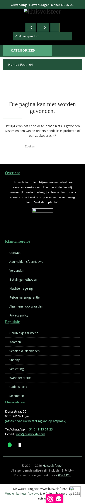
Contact (14, 253)
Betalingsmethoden (23, 279)
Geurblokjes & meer (23, 333)
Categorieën (23, 50)
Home (12, 64)
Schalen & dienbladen (24, 351)
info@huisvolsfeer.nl (30, 434)
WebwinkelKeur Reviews (22, 493)
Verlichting (16, 369)
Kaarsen (15, 342)
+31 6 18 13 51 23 (40, 429)
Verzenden (16, 270)
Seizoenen (16, 396)
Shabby (14, 360)
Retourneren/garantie (24, 297)
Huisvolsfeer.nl (53, 465)
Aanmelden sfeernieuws (26, 261)
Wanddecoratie (20, 378)
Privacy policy (18, 315)
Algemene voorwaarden (26, 306)
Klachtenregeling (21, 288)
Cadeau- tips (18, 387)
